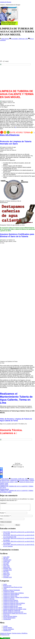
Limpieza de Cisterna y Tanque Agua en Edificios (16, 597)
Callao (5, 588)
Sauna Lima (6, 614)
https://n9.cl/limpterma (9, 135)
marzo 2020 (6, 565)
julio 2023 (5, 558)
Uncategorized (7, 619)
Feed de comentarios (8, 629)
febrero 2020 (6, 567)
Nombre (2, 513)
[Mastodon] (17, 471)
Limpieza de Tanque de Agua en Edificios (14, 603)
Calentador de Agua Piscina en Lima (12, 587)
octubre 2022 (6, 561)
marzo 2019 (6, 573)
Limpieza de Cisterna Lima (10, 596)
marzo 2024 (6, 557)
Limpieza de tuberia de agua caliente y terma (14, 609)
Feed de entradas (7, 627)
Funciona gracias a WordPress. (20, 633)
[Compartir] (17, 476)
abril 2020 (5, 564)
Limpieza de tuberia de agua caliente (19, 480)
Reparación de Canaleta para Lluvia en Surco (15, 613)
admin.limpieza (5, 38)
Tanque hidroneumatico (9, 617)
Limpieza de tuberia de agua (10, 606)
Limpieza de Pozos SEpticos (10, 600)
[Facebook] (17, 469)
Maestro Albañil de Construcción (11, 610)
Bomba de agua (7, 585)
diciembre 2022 (7, 559)
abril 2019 (5, 571)
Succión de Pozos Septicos (10, 616)
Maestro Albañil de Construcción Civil (13, 612)
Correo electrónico (5, 516)
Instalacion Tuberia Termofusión (11, 590)
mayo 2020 (6, 562)
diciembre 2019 (7, 568)
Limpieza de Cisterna (8, 591)
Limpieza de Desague (5, 2)
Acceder (5, 626)
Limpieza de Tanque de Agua (10, 601)
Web (1, 519)
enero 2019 (6, 576)
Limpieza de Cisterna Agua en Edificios (13, 593)
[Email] (17, 474)
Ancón (5, 584)
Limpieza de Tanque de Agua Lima (12, 604)
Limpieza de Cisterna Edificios (11, 594)
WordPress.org (7, 630)
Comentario (3, 503)
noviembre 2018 (7, 577)
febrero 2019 (6, 574)
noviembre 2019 (7, 570)
